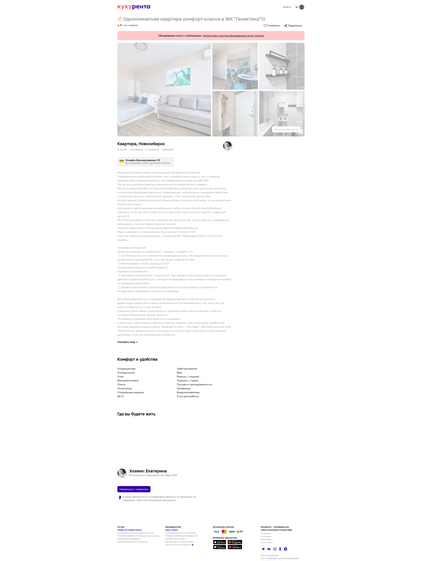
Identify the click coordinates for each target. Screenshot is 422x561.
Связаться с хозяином (134, 489)
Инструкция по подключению (179, 541)
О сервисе (266, 533)
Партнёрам (266, 539)
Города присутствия (175, 538)
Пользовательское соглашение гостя (135, 533)
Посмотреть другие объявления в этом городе (233, 35)
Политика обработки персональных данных (138, 535)
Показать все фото (286, 129)
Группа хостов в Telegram (178, 544)
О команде (266, 536)
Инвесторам (267, 542)
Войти (287, 6)
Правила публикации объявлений (181, 535)
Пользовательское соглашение (132, 541)
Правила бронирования (128, 538)
